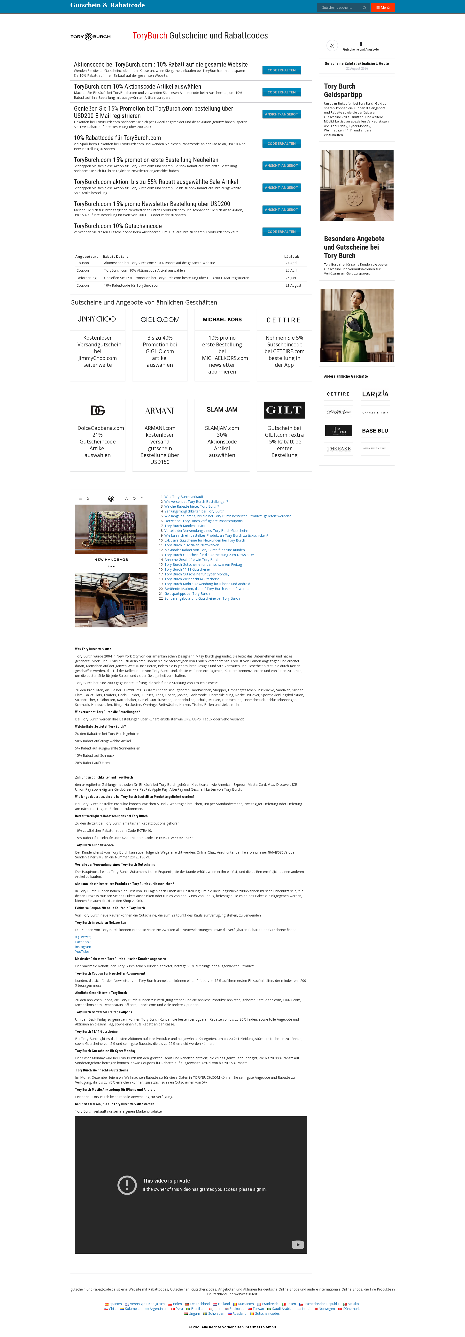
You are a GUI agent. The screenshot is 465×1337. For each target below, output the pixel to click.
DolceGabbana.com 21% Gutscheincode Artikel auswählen (101, 441)
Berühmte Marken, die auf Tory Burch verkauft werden (207, 588)
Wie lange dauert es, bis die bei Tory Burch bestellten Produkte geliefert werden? (227, 516)
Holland (223, 1303)
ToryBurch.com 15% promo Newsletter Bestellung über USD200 (152, 203)
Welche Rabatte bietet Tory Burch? (191, 506)
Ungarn (194, 1313)
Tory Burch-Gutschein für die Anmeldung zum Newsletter (209, 554)
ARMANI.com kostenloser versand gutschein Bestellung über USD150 (159, 445)
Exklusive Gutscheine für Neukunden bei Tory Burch (204, 540)
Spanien (115, 1303)
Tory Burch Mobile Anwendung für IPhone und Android (207, 583)
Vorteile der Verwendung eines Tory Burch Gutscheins (206, 530)
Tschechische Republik (321, 1303)
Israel (305, 1308)
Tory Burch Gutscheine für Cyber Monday (196, 574)
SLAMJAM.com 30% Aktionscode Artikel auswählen (222, 441)
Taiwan (258, 1308)
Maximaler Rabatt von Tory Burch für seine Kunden (204, 550)
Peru (179, 1308)
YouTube (82, 951)
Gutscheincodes (267, 1313)
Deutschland (199, 1303)
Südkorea (236, 1308)
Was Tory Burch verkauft (183, 496)
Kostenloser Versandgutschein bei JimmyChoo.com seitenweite (99, 351)
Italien (291, 1303)
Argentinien (158, 1308)
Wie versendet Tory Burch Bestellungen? (196, 501)
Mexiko (353, 1303)
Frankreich (269, 1303)
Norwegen (326, 1308)
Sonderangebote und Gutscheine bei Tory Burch (202, 598)
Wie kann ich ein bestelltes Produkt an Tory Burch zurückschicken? (216, 535)
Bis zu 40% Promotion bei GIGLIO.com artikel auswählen (160, 351)
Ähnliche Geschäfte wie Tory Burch (191, 559)
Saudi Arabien (282, 1308)
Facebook (83, 942)
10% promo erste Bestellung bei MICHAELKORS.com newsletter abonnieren (225, 354)
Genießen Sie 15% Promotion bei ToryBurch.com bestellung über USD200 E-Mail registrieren (153, 112)
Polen (177, 1303)
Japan (216, 1308)
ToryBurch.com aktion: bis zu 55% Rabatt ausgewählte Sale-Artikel (156, 181)
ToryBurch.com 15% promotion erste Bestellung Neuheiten (146, 159)
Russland (239, 1313)
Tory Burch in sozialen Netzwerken (191, 545)
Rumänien (245, 1303)
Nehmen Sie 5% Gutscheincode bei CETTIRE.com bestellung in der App (284, 351)
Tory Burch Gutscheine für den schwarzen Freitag (203, 564)
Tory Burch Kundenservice (185, 525)
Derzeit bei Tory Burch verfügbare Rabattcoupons (203, 521)
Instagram (83, 946)
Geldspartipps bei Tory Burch (187, 593)
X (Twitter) (83, 937)
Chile (112, 1308)
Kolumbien (132, 1308)
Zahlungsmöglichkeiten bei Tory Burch (194, 511)
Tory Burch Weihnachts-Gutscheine (192, 579)
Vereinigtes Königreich (147, 1303)
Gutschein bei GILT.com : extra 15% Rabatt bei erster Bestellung (284, 441)
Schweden (215, 1313)
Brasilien (197, 1308)
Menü (385, 7)
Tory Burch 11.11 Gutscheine (187, 569)
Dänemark (351, 1308)
